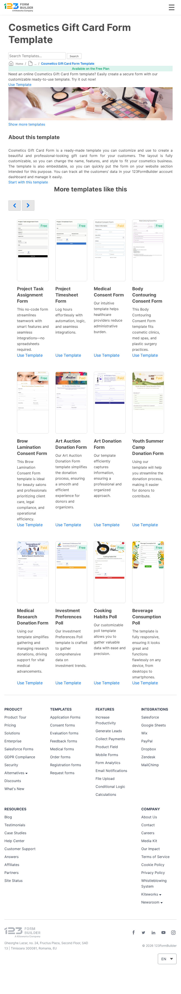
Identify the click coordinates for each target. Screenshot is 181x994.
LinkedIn (153, 932)
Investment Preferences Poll (68, 617)
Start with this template (28, 182)
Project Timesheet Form (66, 295)
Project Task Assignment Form (30, 295)
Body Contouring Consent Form (147, 295)
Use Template (19, 84)
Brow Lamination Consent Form (32, 447)
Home (19, 63)
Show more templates (26, 124)
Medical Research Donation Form (32, 617)
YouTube (163, 932)
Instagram (173, 932)
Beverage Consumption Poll (146, 617)
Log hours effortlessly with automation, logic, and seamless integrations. (70, 320)
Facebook (133, 932)
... (35, 63)
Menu (171, 7)
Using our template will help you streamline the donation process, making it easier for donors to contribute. (147, 478)
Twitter (143, 932)
